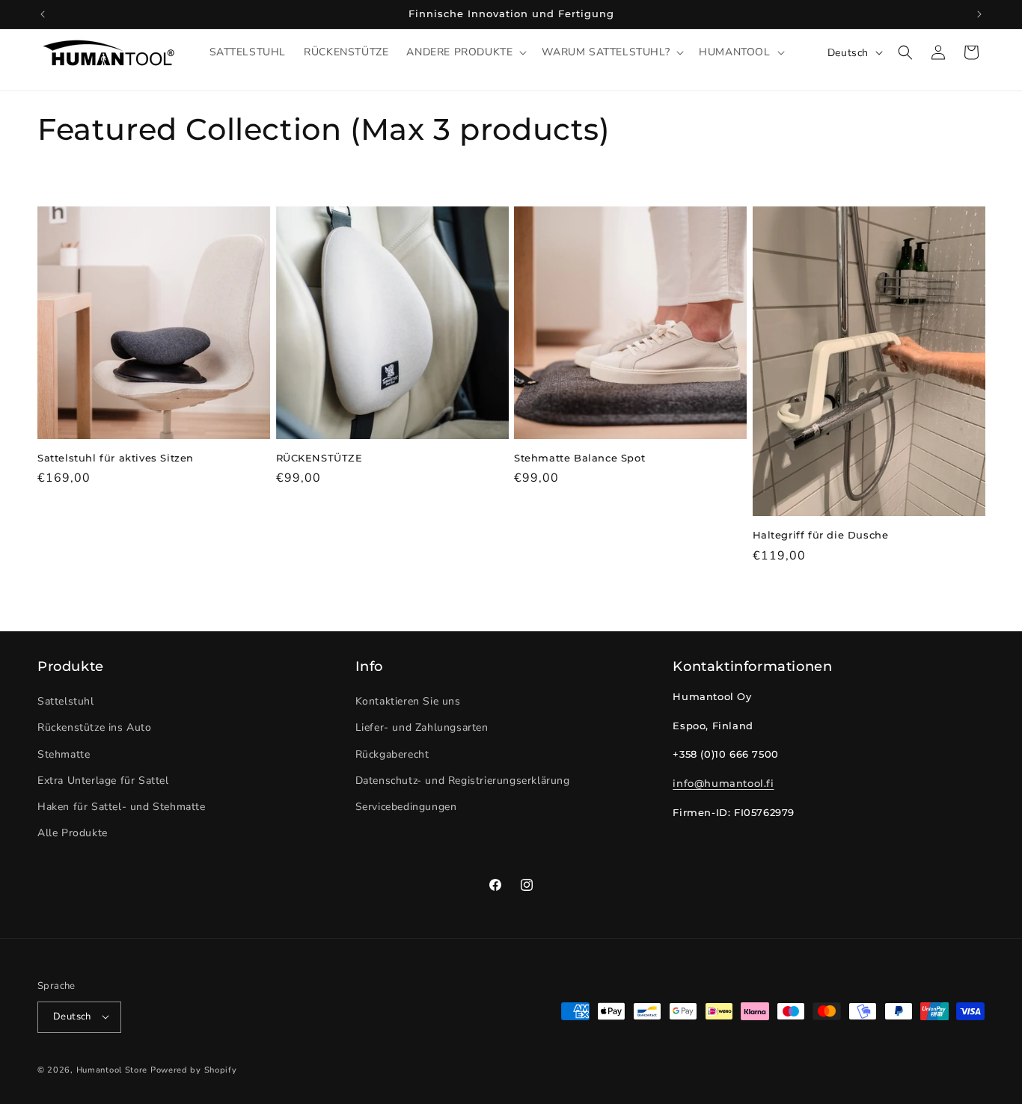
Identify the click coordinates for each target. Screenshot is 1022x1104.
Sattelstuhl (65, 702)
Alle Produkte (72, 834)
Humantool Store (112, 1069)
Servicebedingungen (406, 807)
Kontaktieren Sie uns (408, 702)
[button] (465, 52)
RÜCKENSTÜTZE (319, 458)
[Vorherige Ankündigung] (42, 14)
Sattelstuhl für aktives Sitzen (115, 458)
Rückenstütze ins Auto (94, 728)
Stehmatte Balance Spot (579, 458)
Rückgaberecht (392, 754)
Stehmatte (63, 754)
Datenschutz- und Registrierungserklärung (462, 780)
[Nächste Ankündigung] (979, 14)
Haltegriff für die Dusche (821, 535)
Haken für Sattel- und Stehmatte (121, 807)
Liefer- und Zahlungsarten (422, 728)
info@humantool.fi (723, 783)
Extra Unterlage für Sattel (103, 780)
